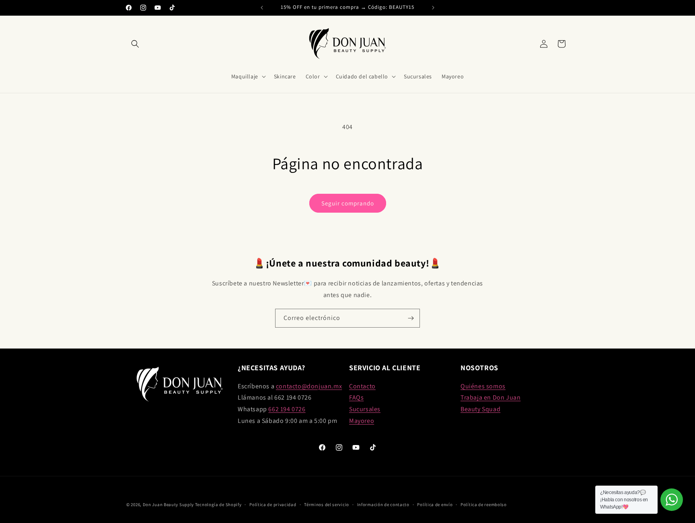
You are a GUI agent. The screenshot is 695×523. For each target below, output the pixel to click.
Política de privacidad (272, 504)
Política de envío (434, 504)
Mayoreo (361, 420)
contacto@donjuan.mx (309, 386)
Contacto (362, 386)
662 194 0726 (286, 409)
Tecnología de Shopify (218, 504)
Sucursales (364, 409)
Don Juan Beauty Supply (168, 504)
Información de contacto (383, 504)
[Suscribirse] (410, 318)
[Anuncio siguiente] (433, 7)
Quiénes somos (483, 386)
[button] (135, 44)
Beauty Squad (480, 409)
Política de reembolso (484, 504)
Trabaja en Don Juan (490, 397)
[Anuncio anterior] (262, 7)
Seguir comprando (347, 203)
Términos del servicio (326, 504)
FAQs (356, 397)
